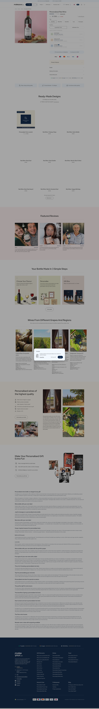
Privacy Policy (42, 357)
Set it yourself (53, 357)
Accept (60, 357)
